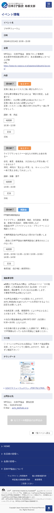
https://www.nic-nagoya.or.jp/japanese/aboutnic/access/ (27, 67)
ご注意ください (27, 483)
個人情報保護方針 (39, 476)
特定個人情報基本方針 (21, 480)
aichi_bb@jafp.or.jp (20, 408)
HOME (7, 446)
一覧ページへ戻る (42, 433)
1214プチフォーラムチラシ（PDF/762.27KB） (25, 388)
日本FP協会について (13, 469)
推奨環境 (38, 480)
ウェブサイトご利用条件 (17, 476)
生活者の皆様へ (11, 454)
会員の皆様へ (10, 461)
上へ (48, 508)
